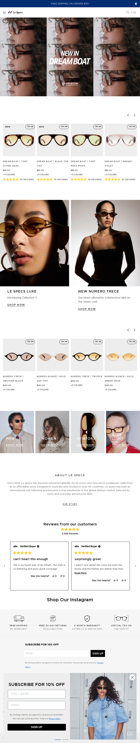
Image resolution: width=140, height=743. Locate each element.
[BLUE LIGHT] (123, 432)
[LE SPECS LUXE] (34, 243)
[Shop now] (70, 57)
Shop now (70, 83)
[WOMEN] (52, 432)
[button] (128, 12)
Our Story (70, 504)
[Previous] (128, 115)
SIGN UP (97, 653)
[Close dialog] (132, 677)
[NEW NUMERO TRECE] (105, 243)
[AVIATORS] (88, 432)
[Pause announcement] (136, 3)
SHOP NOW (16, 305)
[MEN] (17, 432)
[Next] (134, 115)
